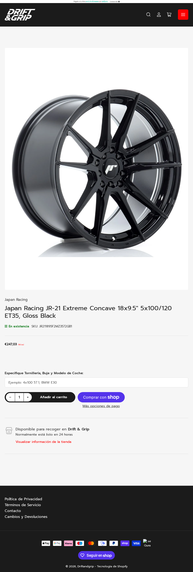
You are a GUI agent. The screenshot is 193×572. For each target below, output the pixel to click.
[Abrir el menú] (183, 14)
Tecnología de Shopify (112, 566)
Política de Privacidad (23, 499)
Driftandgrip (85, 566)
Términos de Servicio (23, 505)
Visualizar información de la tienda (43, 441)
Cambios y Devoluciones (26, 516)
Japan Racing (16, 299)
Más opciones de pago (101, 406)
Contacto (13, 510)
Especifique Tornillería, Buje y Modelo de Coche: (44, 373)
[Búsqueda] (148, 14)
